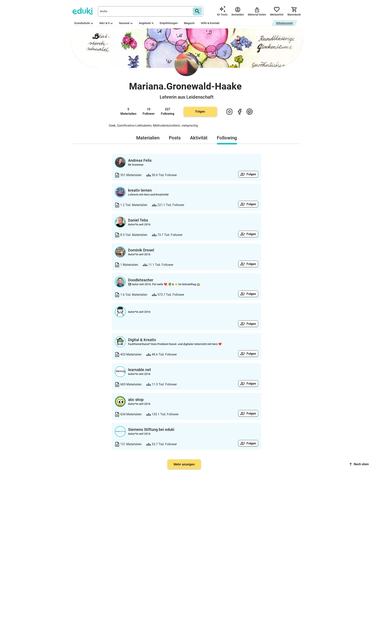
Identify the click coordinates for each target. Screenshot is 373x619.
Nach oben (361, 464)
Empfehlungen (169, 23)
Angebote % (146, 23)
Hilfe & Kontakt (210, 23)
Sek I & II (104, 23)
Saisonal (124, 23)
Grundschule (82, 23)
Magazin (189, 23)
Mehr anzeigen (184, 464)
